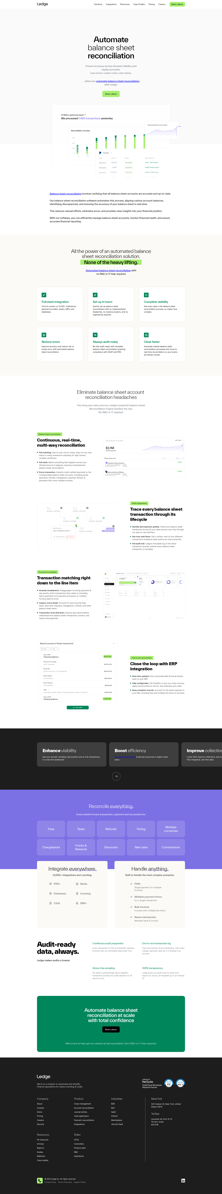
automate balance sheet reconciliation (117, 81)
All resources (42, 1140)
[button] (98, 4)
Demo (39, 1112)
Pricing (40, 1116)
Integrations (79, 1124)
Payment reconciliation (84, 1120)
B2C (113, 1108)
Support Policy (80, 1182)
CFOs (76, 1140)
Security (40, 1124)
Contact (40, 1108)
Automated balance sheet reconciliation (108, 270)
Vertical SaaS (117, 1124)
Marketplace (116, 1120)
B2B (113, 1104)
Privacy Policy (50, 1182)
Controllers (79, 1144)
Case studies (42, 1160)
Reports (40, 1148)
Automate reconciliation (125, 757)
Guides (40, 1152)
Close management (82, 1104)
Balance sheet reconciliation (66, 193)
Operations (79, 1156)
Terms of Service (65, 1182)
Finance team (80, 1148)
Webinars (41, 1156)
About (39, 1104)
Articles (40, 1144)
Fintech (114, 1116)
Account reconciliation (84, 1108)
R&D (76, 1152)
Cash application (81, 1116)
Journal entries (80, 1112)
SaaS (113, 1112)
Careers (40, 1120)
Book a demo (177, 4)
